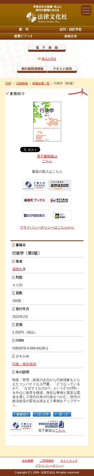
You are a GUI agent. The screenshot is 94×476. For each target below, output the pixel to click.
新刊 (23, 29)
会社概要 (27, 460)
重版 (70, 36)
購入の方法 (49, 58)
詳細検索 (22, 83)
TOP (8, 83)
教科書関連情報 (32, 69)
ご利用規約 (47, 460)
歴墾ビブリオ (23, 36)
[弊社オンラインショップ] (21, 429)
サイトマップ (69, 460)
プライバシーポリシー (49, 465)
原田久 (17, 269)
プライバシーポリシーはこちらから (47, 227)
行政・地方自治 (24, 364)
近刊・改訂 (70, 29)
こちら (60, 430)
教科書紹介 (62, 69)
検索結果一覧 (41, 83)
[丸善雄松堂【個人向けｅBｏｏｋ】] (51, 426)
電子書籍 (47, 48)
